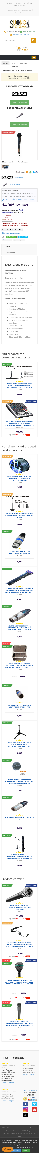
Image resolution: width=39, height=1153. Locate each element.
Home (13, 63)
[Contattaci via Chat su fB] (37, 172)
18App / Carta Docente (20, 5)
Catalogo (18, 177)
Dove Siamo (18, 3)
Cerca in (14, 184)
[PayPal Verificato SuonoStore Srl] (30, 1099)
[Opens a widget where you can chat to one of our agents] (7, 1149)
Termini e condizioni (19, 12)
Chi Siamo (9, 3)
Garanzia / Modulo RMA (13, 10)
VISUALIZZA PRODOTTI (19, 102)
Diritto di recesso (27, 10)
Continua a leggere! (8, 1082)
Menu (5, 63)
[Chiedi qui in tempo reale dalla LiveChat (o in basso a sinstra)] (27, 172)
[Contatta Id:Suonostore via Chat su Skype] (34, 172)
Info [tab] (8, 246)
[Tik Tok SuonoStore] (25, 1115)
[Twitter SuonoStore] (34, 1104)
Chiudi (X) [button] (26, 1150)
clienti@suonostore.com (21, 34)
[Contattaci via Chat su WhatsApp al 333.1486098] (30, 172)
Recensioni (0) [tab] (10, 252)
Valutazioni (30, 1090)
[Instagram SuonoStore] (25, 1109)
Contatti (25, 3)
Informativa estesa (15, 1150)
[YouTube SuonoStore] (34, 1109)
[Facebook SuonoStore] (25, 1104)
